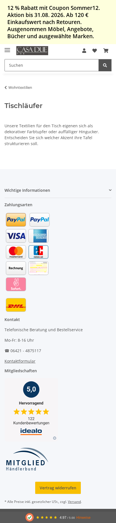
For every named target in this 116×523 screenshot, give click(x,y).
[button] (84, 50)
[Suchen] (105, 65)
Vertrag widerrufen (58, 487)
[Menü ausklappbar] (7, 47)
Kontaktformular (20, 361)
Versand (74, 501)
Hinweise (83, 517)
